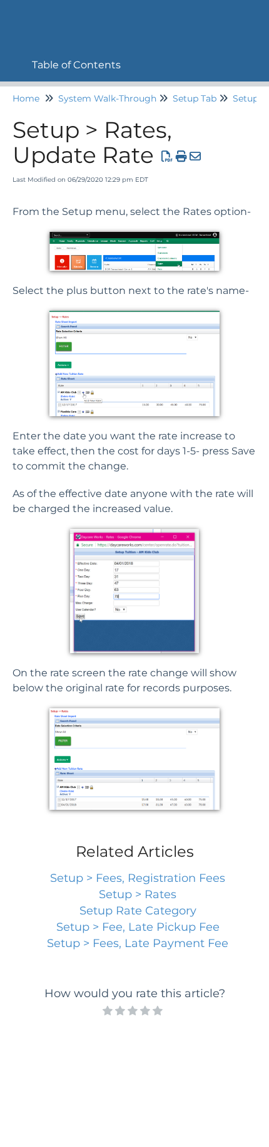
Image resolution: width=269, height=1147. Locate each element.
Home (26, 98)
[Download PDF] (167, 157)
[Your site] (15, 16)
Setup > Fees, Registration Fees (137, 878)
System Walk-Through (107, 98)
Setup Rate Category (137, 911)
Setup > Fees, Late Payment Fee (137, 943)
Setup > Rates (137, 894)
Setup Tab (194, 98)
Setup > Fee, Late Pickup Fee (138, 927)
